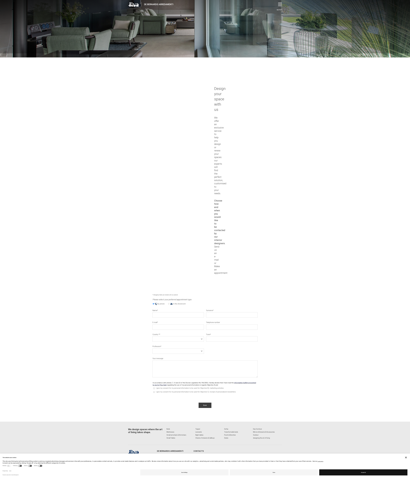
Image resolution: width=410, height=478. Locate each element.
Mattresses (170, 432)
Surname (210, 310)
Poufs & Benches (230, 435)
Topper (197, 429)
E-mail (155, 322)
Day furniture (257, 429)
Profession (156, 346)
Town (208, 334)
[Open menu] (280, 4)
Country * (156, 334)
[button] (205, 405)
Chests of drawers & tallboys (205, 438)
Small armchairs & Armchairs (176, 435)
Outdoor (256, 435)
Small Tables (171, 438)
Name (155, 310)
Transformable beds (231, 432)
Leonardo (198, 432)
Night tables (199, 435)
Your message (157, 358)
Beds (168, 429)
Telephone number (213, 322)
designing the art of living (261, 438)
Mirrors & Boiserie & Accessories (264, 432)
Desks (226, 438)
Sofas (226, 429)
